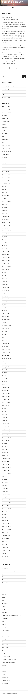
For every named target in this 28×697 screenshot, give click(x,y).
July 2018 (4, 186)
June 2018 (4, 189)
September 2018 (6, 183)
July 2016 (4, 237)
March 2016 (5, 248)
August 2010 (5, 405)
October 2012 (5, 355)
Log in (3, 674)
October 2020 (5, 130)
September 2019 (6, 151)
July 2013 (4, 331)
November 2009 (6, 432)
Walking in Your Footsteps (8, 92)
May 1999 (4, 559)
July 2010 (4, 408)
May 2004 (4, 553)
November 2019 (6, 148)
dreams (4, 588)
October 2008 (5, 470)
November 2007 (6, 503)
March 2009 (5, 455)
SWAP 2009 (5, 648)
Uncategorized (6, 656)
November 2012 (6, 352)
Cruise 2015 (5, 583)
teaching (4, 653)
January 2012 (5, 367)
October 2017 (5, 198)
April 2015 (4, 281)
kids (3, 621)
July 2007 (4, 514)
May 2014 (4, 307)
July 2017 (4, 207)
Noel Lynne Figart (12, 2)
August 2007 (5, 511)
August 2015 (5, 269)
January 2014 (5, 316)
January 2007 (5, 520)
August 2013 (5, 328)
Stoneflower (5, 642)
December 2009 (6, 429)
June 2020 (4, 133)
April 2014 (4, 310)
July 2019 (4, 157)
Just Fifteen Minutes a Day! (9, 98)
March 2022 (5, 118)
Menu (14, 7)
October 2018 (5, 180)
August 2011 (5, 370)
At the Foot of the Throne (8, 571)
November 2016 (6, 225)
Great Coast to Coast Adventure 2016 (11, 615)
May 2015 (4, 278)
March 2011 (5, 384)
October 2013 (5, 322)
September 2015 (6, 266)
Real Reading (5, 89)
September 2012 (6, 358)
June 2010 (4, 411)
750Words (5, 568)
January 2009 (5, 461)
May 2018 (4, 192)
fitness (4, 594)
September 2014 (6, 299)
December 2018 (6, 174)
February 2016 (5, 251)
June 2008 (5, 482)
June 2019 (4, 160)
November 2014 (6, 293)
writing (4, 665)
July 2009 (4, 443)
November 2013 (6, 319)
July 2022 (4, 115)
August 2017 (5, 204)
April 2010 (4, 417)
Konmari (4, 627)
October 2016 (5, 228)
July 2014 (4, 305)
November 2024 (6, 110)
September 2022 (6, 112)
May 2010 (4, 414)
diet (3, 585)
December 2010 (6, 393)
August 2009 (5, 441)
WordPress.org (6, 683)
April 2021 (4, 124)
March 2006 (5, 532)
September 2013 (6, 325)
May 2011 (4, 378)
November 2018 (6, 177)
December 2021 (6, 121)
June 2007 (4, 517)
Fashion (4, 591)
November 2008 (6, 467)
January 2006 (5, 538)
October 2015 (5, 263)
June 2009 (5, 446)
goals (3, 609)
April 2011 (4, 381)
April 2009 (5, 452)
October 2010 (5, 399)
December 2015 (6, 257)
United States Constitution (9, 659)
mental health (5, 630)
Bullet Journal (5, 577)
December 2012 (6, 349)
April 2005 (5, 547)
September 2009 (6, 438)
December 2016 (6, 222)
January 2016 (5, 254)
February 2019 (5, 169)
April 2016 (4, 245)
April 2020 (5, 139)
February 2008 (6, 494)
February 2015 (5, 287)
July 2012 (4, 361)
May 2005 (4, 544)
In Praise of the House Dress (9, 95)
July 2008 (4, 479)
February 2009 (6, 458)
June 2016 (4, 240)
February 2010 (5, 423)
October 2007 (5, 506)
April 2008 (5, 488)
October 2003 (5, 556)
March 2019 (5, 166)
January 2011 (5, 390)
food (3, 600)
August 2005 (5, 541)
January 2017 (5, 219)
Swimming (5, 651)
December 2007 (6, 500)
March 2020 (5, 142)
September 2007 (6, 509)
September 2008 (6, 473)
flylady (3, 597)
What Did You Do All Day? (8, 86)
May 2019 (4, 163)
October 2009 (5, 435)
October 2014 (5, 296)
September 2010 (6, 402)
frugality (4, 606)
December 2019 (6, 145)
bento (3, 574)
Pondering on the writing (10, 19)
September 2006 (6, 529)
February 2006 (6, 535)
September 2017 (6, 201)
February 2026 (6, 107)
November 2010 (6, 396)
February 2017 (5, 216)
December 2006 (6, 523)
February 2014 (5, 313)
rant (3, 633)
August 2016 (5, 234)
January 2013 (5, 346)
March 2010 (5, 420)
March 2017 (5, 213)
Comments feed (6, 680)
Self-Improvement (7, 636)
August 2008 (5, 476)
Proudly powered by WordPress (9, 693)
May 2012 (4, 364)
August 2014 (5, 302)
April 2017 (4, 210)
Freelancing (5, 603)
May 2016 (4, 243)
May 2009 (4, 449)
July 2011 (4, 373)
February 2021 (5, 127)
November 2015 (6, 260)
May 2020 (4, 136)
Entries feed (5, 677)
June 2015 (4, 275)
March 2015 (5, 284)
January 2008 (5, 497)
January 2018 (5, 195)
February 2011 (5, 387)
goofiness (4, 612)
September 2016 (6, 231)
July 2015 (4, 272)
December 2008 (6, 464)
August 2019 (5, 154)
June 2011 (4, 376)
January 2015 (5, 290)
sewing (4, 639)
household (5, 618)
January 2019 (5, 172)
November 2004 (6, 550)
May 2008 (4, 485)
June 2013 (4, 334)
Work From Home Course (8, 662)
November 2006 (6, 526)
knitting (4, 624)
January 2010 (5, 426)
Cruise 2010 (5, 580)
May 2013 (4, 337)
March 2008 (5, 491)
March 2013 (5, 340)
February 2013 (5, 343)
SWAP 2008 (5, 645)
